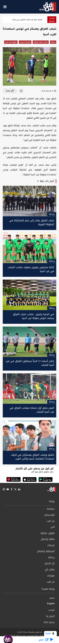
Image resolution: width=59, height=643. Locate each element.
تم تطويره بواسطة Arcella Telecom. (29, 632)
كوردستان (49, 514)
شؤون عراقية (47, 533)
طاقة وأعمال (48, 539)
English (51, 604)
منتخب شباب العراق (41, 42)
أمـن (52, 527)
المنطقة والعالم (46, 551)
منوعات (51, 575)
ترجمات (51, 545)
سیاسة (51, 508)
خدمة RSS (49, 622)
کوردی (52, 610)
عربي (52, 598)
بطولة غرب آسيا (10, 42)
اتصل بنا (50, 616)
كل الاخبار (50, 563)
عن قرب (51, 521)
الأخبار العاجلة (51, 20)
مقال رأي (50, 569)
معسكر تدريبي (25, 42)
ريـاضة (53, 42)
